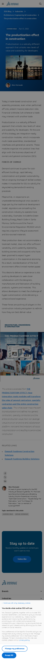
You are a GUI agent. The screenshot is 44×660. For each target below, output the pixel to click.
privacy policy (24, 640)
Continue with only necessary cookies (17, 603)
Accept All (9, 655)
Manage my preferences (14, 649)
